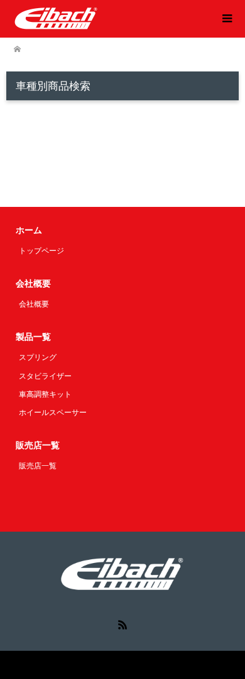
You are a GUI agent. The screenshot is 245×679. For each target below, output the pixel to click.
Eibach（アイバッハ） (95, 664)
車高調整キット (45, 394)
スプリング (38, 357)
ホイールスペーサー (53, 412)
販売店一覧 (38, 465)
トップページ (41, 250)
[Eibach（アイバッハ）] (56, 18)
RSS (122, 624)
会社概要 (34, 304)
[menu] (226, 19)
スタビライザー (45, 376)
